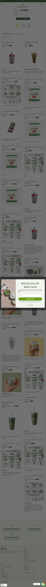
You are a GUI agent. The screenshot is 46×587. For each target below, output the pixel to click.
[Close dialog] (43, 281)
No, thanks (30, 305)
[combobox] (4, 585)
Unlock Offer (30, 299)
